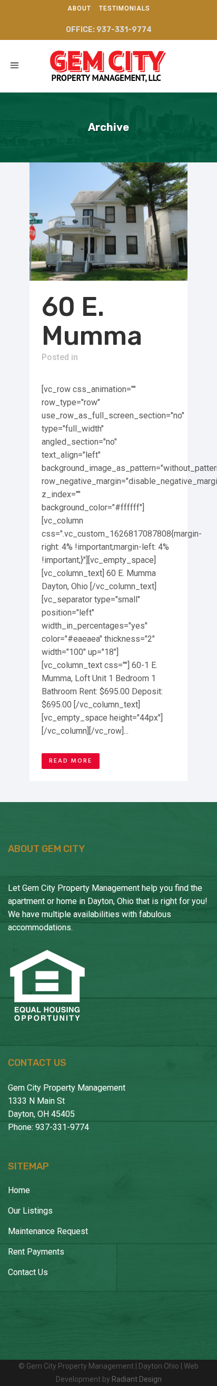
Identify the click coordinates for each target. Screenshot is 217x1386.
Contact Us (28, 1272)
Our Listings (30, 1211)
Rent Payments (36, 1252)
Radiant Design (137, 1379)
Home (19, 1190)
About (79, 8)
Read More (70, 761)
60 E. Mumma (92, 321)
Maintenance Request (48, 1231)
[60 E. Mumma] (108, 221)
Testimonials (124, 8)
